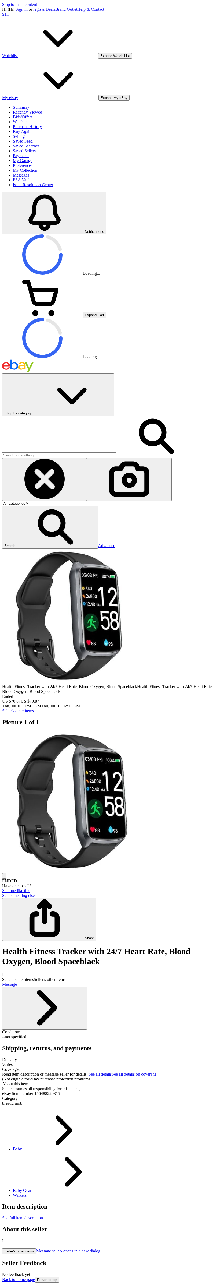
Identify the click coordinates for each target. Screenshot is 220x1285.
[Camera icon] (129, 479)
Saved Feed (23, 141)
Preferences (22, 165)
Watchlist (20, 121)
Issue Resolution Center (33, 184)
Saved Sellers (24, 151)
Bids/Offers (22, 117)
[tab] (110, 1084)
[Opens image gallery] (4, 876)
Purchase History (27, 126)
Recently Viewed (27, 112)
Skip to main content (19, 4)
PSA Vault (22, 180)
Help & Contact (90, 9)
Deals (50, 9)
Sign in (22, 9)
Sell (5, 14)
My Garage (22, 160)
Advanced (106, 545)
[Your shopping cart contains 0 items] (42, 314)
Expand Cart (94, 315)
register (39, 9)
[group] (110, 802)
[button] (50, 527)
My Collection (25, 170)
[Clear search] (44, 479)
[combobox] (59, 455)
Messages (21, 175)
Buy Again (22, 131)
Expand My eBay (114, 98)
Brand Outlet (66, 9)
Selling (19, 136)
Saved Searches (26, 146)
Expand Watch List (115, 56)
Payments (21, 155)
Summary (21, 107)
